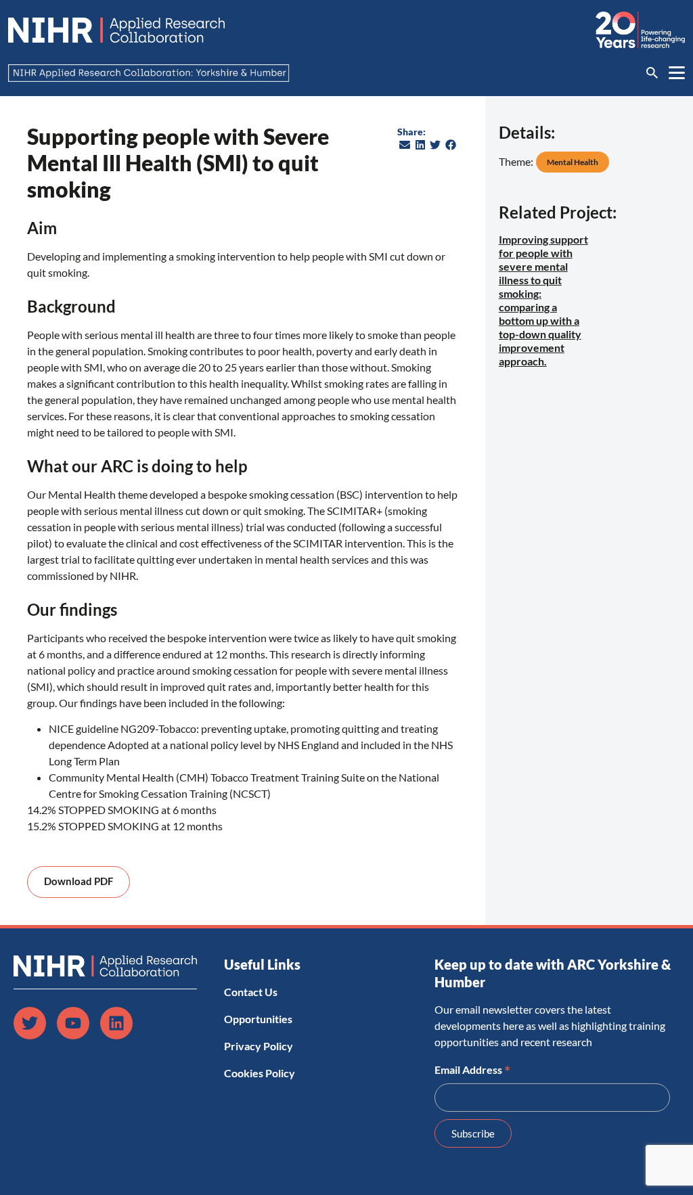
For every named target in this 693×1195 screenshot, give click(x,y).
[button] (405, 144)
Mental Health (572, 162)
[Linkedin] (116, 1023)
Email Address (472, 1068)
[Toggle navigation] (677, 72)
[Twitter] (30, 1023)
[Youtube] (73, 1023)
